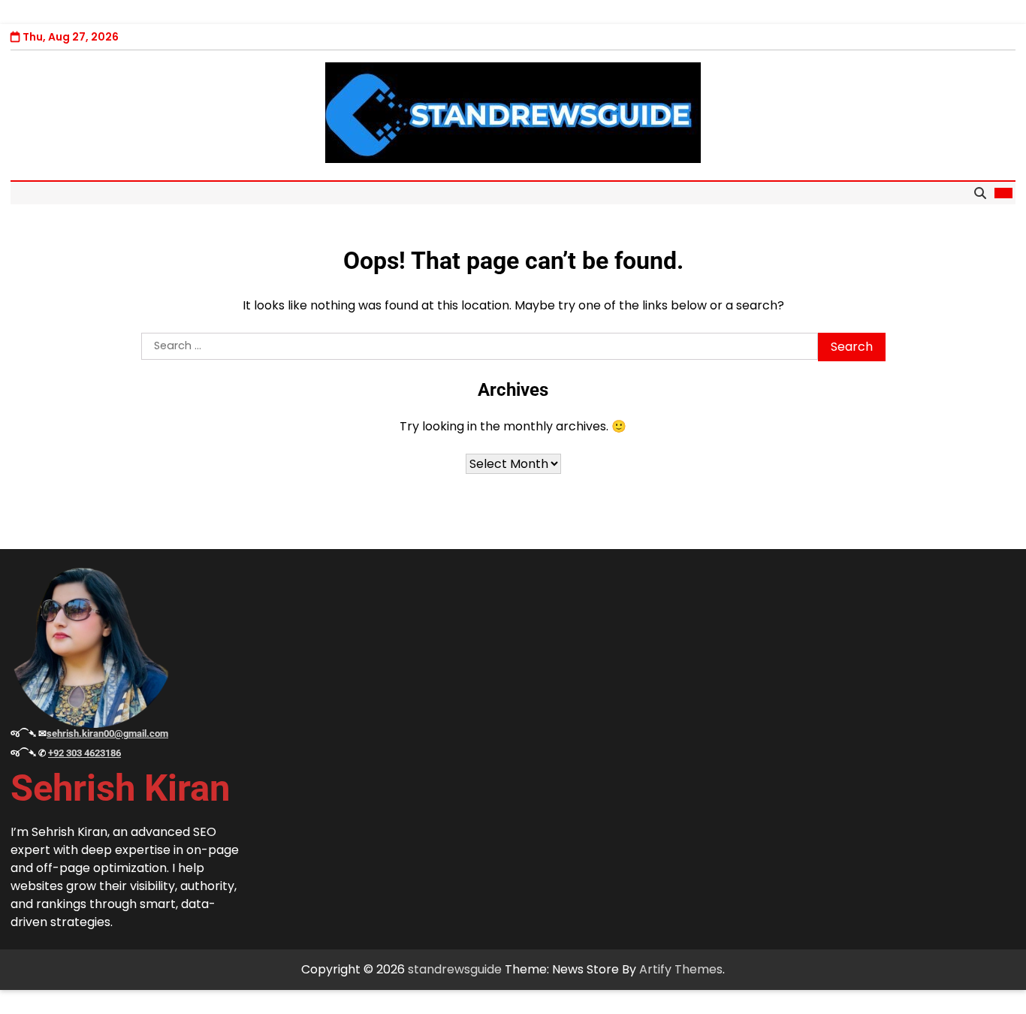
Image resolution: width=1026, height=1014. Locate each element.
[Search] (980, 193)
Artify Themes (681, 969)
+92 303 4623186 (84, 753)
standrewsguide (455, 969)
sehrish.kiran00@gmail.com (107, 733)
